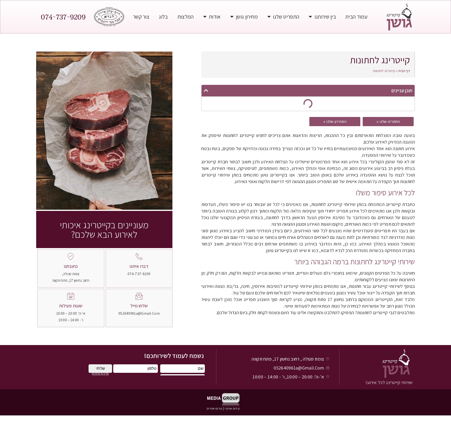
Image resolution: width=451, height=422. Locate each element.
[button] (388, 121)
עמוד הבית (356, 16)
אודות (215, 16)
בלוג (163, 16)
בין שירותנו (325, 16)
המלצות (185, 16)
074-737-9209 (63, 16)
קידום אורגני (232, 408)
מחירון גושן (247, 16)
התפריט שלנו (286, 16)
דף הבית (404, 70)
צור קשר (141, 16)
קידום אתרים (214, 408)
